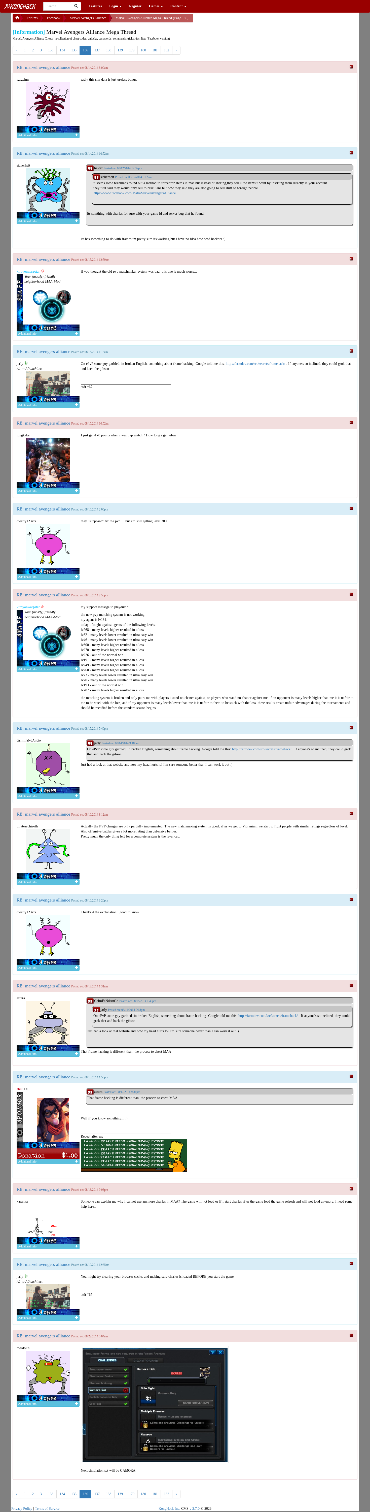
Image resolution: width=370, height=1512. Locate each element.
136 (85, 50)
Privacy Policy (21, 1508)
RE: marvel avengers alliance (43, 67)
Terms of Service (47, 1508)
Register (135, 6)
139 (120, 50)
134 (62, 50)
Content (177, 6)
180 (143, 50)
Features (95, 6)
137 (97, 50)
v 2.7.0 (195, 1508)
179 (131, 50)
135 (74, 50)
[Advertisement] (233, 20)
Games (154, 6)
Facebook (53, 18)
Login (114, 6)
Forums (32, 18)
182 (166, 50)
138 (108, 50)
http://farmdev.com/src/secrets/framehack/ (255, 364)
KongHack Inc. (169, 1508)
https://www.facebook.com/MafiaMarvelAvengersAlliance (134, 193)
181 (155, 50)
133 (50, 50)
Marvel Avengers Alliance (88, 18)
